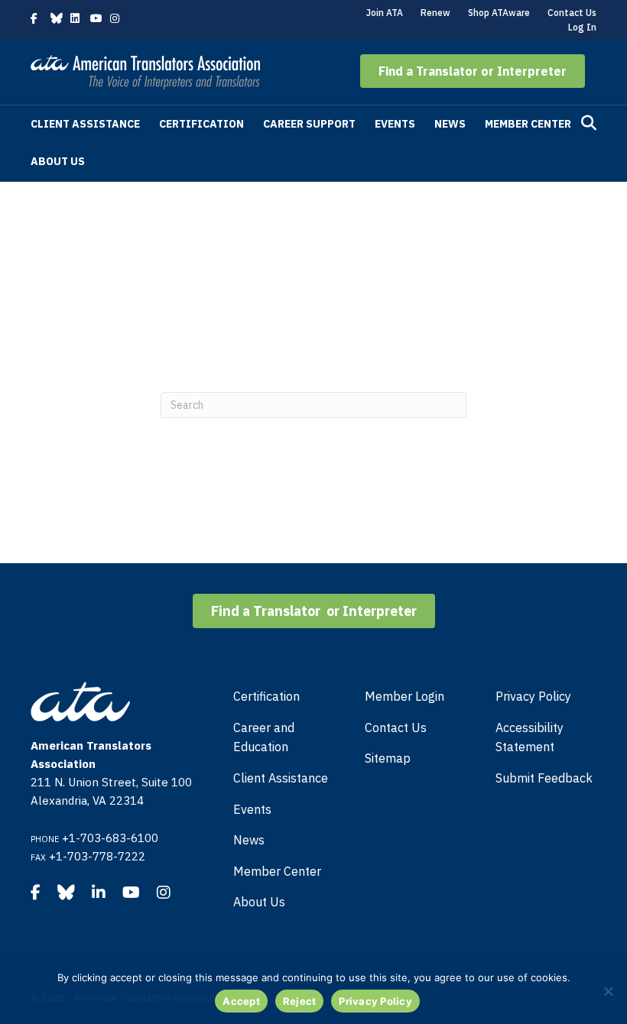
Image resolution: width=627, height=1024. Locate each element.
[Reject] (608, 991)
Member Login (404, 696)
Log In (582, 27)
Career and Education (263, 737)
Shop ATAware (499, 12)
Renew (435, 12)
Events (395, 124)
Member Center (528, 124)
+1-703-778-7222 (97, 856)
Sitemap (388, 758)
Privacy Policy (533, 696)
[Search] (588, 123)
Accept (241, 1001)
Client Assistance (85, 124)
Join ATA (384, 12)
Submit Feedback (544, 778)
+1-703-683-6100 (110, 838)
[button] (472, 71)
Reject (300, 1001)
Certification (201, 124)
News (450, 124)
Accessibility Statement (529, 737)
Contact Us (571, 12)
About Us (58, 161)
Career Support (309, 124)
